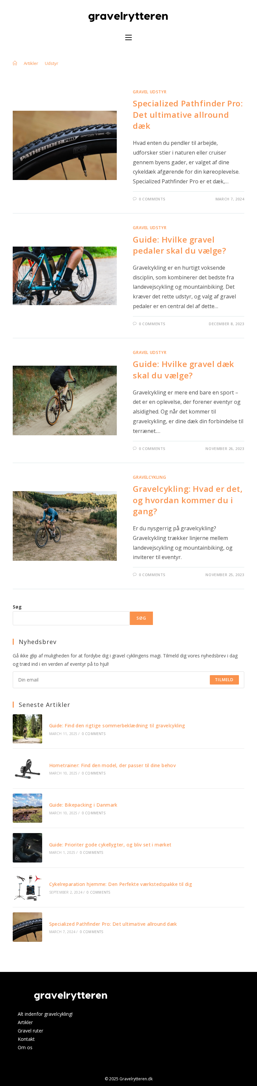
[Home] (15, 63)
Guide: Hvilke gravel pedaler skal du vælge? (179, 245)
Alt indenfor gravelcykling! (45, 1014)
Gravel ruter (30, 1030)
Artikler (25, 1022)
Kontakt (26, 1039)
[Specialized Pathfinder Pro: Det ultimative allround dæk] (27, 926)
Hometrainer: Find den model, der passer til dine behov (112, 765)
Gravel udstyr (149, 92)
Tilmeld (224, 680)
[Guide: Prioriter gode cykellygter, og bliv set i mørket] (27, 847)
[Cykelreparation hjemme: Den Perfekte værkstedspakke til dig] (27, 887)
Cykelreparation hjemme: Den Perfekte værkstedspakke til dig (120, 884)
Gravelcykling (149, 477)
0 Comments (152, 198)
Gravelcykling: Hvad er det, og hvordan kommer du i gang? (188, 500)
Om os (25, 1047)
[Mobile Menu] (128, 37)
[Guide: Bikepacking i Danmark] (27, 808)
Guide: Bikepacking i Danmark (83, 805)
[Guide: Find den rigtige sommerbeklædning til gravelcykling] (27, 728)
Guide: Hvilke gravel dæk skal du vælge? (183, 369)
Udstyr (51, 63)
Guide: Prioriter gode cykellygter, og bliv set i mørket (110, 844)
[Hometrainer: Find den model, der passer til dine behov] (27, 768)
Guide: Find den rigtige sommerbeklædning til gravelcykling (117, 725)
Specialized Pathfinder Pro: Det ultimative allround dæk (188, 114)
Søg (17, 607)
